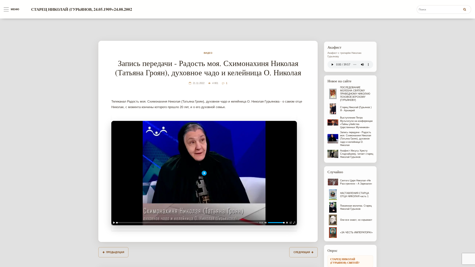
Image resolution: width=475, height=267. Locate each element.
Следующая (302, 252)
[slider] (187, 223)
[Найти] (465, 9)
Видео (208, 53)
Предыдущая (115, 252)
